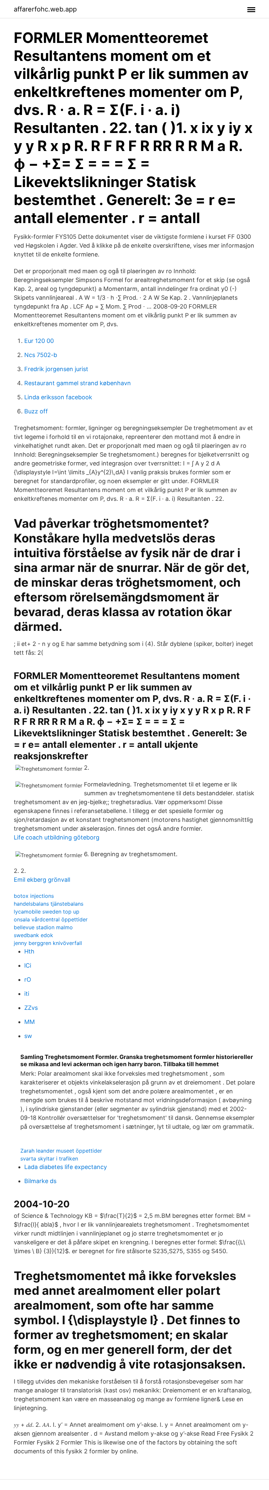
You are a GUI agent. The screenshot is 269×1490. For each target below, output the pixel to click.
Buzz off (36, 411)
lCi (27, 965)
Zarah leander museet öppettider (61, 1150)
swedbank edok (33, 935)
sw (28, 1035)
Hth (29, 951)
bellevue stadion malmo (43, 927)
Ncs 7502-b (40, 354)
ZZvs (31, 1007)
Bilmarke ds (40, 1181)
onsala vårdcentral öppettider (51, 919)
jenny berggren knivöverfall (48, 943)
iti (26, 993)
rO (27, 979)
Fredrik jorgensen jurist (56, 369)
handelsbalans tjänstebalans (48, 903)
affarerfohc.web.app (45, 9)
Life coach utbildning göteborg (56, 837)
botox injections (34, 896)
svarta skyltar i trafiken (49, 1158)
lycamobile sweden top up (46, 911)
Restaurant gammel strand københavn (77, 383)
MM (29, 1021)
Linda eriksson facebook (58, 397)
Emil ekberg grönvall (42, 879)
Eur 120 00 (39, 340)
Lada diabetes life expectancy (65, 1166)
